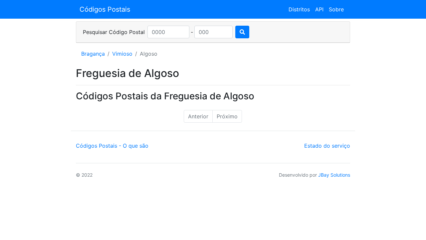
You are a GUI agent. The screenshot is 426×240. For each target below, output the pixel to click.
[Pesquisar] (242, 32)
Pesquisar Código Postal (114, 32)
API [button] (319, 9)
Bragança (93, 53)
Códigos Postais (105, 9)
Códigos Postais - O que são (112, 145)
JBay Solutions (334, 175)
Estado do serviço (327, 145)
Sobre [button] (336, 9)
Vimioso (122, 53)
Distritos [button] (299, 9)
